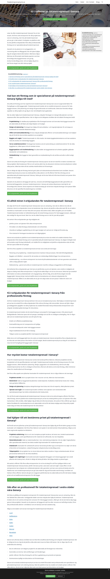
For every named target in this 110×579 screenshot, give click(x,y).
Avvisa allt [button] (60, 576)
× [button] (108, 569)
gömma (25, 74)
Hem (76, 2)
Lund (11, 513)
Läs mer (68, 573)
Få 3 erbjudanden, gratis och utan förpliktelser (55, 19)
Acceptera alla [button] (50, 576)
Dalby (11, 522)
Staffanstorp (13, 516)
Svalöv (11, 526)
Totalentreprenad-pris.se (16, 2)
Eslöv (11, 519)
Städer (82, 2)
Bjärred (11, 529)
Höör (11, 535)
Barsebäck (12, 532)
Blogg (98, 2)
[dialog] (55, 573)
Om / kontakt (90, 2)
